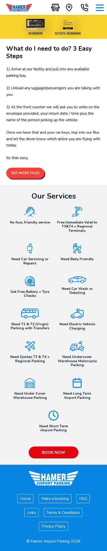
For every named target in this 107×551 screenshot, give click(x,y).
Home (25, 498)
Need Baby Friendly (77, 259)
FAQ (83, 498)
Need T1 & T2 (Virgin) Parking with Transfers (30, 326)
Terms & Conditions (63, 512)
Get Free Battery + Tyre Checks (29, 293)
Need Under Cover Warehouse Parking (30, 395)
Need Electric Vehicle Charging (77, 326)
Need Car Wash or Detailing (77, 290)
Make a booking (55, 498)
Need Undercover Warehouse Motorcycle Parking (77, 361)
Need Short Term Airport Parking (53, 428)
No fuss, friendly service (30, 222)
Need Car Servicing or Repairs (30, 261)
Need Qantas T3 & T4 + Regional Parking (30, 358)
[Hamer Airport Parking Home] (19, 7)
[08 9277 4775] (84, 7)
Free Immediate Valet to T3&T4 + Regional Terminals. (77, 226)
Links (31, 512)
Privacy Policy (53, 526)
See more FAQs (25, 173)
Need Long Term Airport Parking (77, 395)
